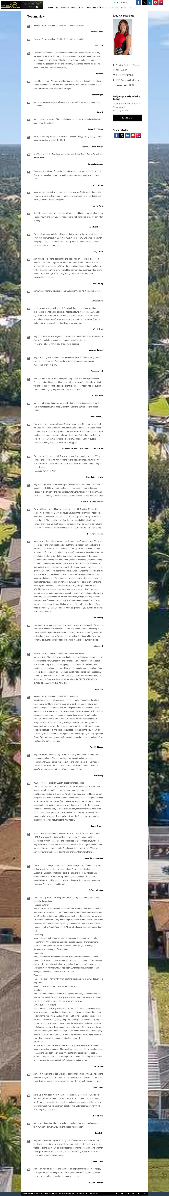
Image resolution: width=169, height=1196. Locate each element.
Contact (132, 7)
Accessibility (92, 1194)
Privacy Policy (66, 1194)
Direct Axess (42, 1194)
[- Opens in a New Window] (138, 2)
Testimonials (114, 7)
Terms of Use (77, 1194)
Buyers (81, 7)
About (123, 7)
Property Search (62, 7)
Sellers (74, 7)
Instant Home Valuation (96, 7)
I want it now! (127, 118)
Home (50, 7)
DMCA (85, 1194)
